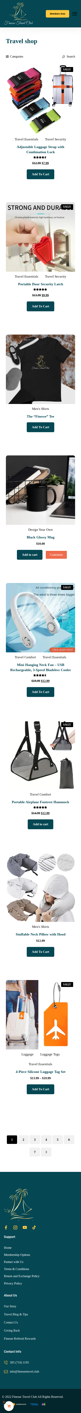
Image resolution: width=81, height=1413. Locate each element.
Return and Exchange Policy (22, 1276)
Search (70, 56)
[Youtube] (25, 1227)
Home (8, 1247)
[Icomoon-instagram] (15, 1227)
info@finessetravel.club (24, 1371)
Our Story (10, 1306)
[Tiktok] (34, 1227)
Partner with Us (13, 1262)
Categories (16, 56)
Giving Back (12, 1330)
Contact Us (11, 1322)
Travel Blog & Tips (16, 1314)
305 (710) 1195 (19, 1362)
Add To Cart (40, 174)
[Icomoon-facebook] (6, 1227)
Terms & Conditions (16, 1269)
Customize (56, 554)
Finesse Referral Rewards (20, 1338)
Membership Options (17, 1254)
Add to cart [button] (29, 554)
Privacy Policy (13, 1283)
